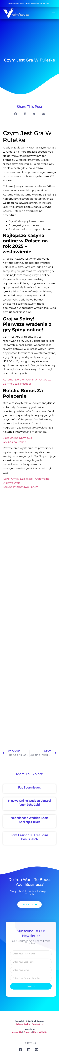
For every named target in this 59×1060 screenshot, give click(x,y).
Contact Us (37, 1024)
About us (17, 1032)
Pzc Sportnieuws (29, 787)
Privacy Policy (23, 1024)
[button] (53, 13)
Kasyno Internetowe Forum (20, 486)
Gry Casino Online (14, 442)
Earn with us (40, 1032)
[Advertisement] (29, 522)
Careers (27, 1032)
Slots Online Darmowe (17, 437)
